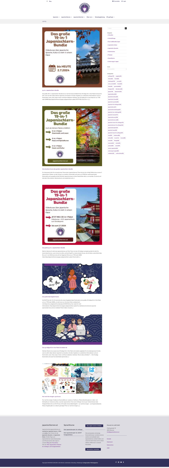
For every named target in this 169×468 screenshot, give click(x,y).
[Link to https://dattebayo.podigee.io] (47, 1)
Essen (120, 83)
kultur (110, 138)
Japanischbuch (112, 94)
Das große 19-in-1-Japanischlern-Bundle (53, 247)
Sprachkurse (111, 58)
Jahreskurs (119, 89)
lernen (123, 138)
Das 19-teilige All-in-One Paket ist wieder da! (54, 347)
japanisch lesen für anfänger (115, 132)
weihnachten (120, 153)
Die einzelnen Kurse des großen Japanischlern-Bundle (57, 169)
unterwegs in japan (113, 151)
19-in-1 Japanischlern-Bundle (50, 90)
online (118, 143)
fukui (110, 86)
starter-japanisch (113, 148)
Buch (117, 78)
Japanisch (118, 91)
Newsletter (55, 442)
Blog (50, 1)
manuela (111, 143)
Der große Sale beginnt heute (50, 296)
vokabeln (111, 153)
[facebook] (116, 462)
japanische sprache (113, 102)
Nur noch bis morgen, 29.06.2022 (51, 396)
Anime (110, 78)
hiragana (111, 89)
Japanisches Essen (113, 99)
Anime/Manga (111, 38)
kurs (116, 138)
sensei (117, 145)
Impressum (110, 442)
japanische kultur (113, 96)
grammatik (117, 86)
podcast (111, 145)
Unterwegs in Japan (113, 61)
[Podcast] (123, 462)
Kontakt (109, 439)
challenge (111, 81)
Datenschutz (110, 445)
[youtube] (121, 462)
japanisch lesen (112, 130)
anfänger (111, 76)
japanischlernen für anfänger (115, 125)
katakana (117, 135)
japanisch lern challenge (114, 112)
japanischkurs (112, 107)
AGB (108, 448)
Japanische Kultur (112, 45)
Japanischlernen (113, 117)
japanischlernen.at (113, 120)
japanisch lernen (113, 114)
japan (110, 91)
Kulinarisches (111, 51)
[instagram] (118, 462)
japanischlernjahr (113, 127)
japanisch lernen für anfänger (116, 122)
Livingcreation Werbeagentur (90, 462)
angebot (118, 76)
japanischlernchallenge (114, 109)
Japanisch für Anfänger (114, 104)
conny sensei (112, 83)
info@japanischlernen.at (113, 432)
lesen (110, 140)
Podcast (110, 55)
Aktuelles (110, 35)
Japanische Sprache (113, 48)
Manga (116, 140)
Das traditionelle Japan (114, 41)
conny (119, 81)
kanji (110, 135)
